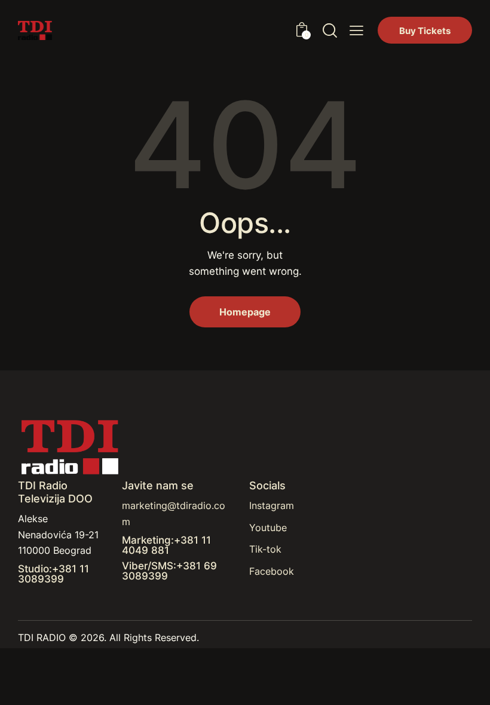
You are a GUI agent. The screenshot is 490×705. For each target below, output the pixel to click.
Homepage (245, 312)
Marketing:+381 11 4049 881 (166, 545)
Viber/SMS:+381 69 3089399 (169, 571)
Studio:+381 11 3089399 (53, 574)
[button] (356, 30)
